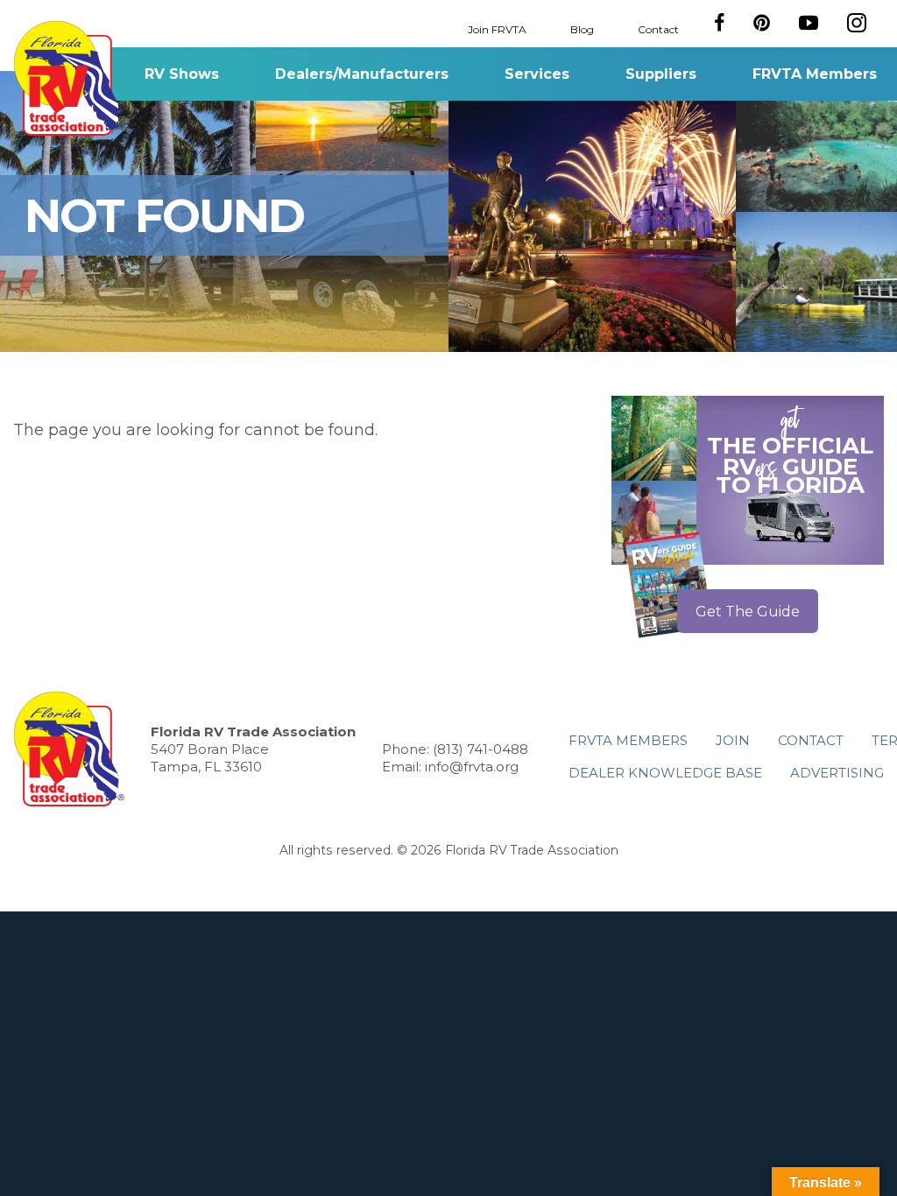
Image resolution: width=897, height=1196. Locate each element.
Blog (582, 28)
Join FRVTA (497, 28)
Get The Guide (748, 611)
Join (733, 740)
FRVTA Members (814, 74)
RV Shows (182, 74)
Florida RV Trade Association (68, 78)
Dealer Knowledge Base (665, 772)
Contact (658, 28)
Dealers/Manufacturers (361, 74)
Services (537, 74)
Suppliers (660, 74)
